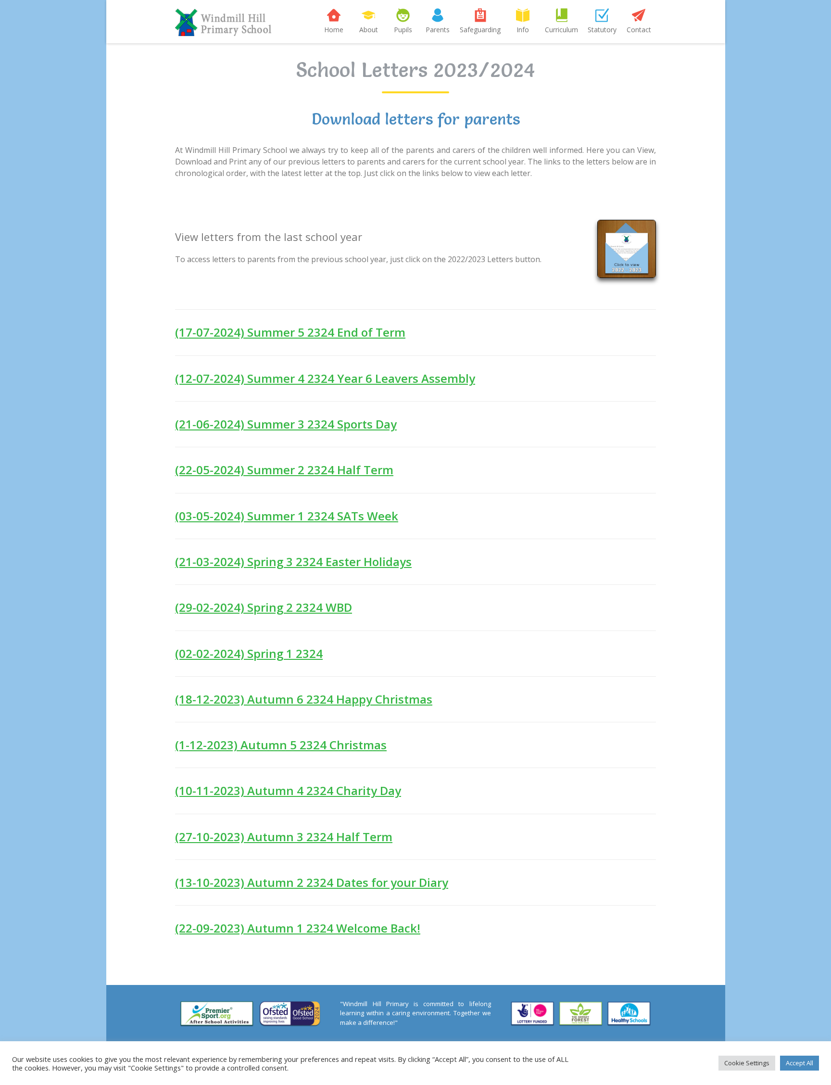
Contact (639, 29)
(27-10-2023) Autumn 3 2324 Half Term (283, 837)
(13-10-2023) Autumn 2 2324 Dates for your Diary (311, 882)
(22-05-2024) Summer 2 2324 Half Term (284, 470)
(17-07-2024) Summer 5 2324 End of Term (290, 332)
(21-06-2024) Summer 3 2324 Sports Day (286, 424)
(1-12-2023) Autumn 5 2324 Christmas (281, 745)
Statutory (602, 29)
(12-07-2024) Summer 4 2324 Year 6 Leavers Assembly (325, 378)
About (368, 29)
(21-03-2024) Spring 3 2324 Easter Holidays (293, 561)
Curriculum (561, 29)
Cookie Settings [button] (746, 1063)
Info (522, 29)
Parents (438, 29)
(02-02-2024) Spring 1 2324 (249, 653)
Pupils (403, 29)
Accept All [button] (799, 1063)
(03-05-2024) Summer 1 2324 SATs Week (286, 516)
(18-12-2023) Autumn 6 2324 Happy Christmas (303, 699)
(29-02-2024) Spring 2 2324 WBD (263, 607)
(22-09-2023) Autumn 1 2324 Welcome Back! (297, 928)
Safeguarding (480, 29)
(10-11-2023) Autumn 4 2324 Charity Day (288, 790)
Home (333, 29)
